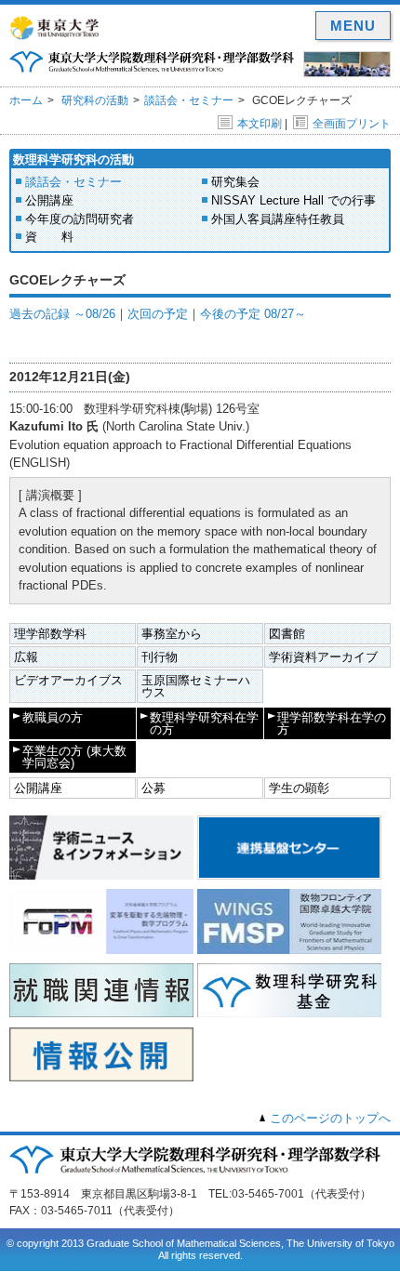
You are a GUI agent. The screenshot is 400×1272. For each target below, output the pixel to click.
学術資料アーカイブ (323, 657)
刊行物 (159, 657)
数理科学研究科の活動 (73, 159)
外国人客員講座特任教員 (277, 219)
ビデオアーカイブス (68, 680)
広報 (26, 657)
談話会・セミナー (188, 100)
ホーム (26, 100)
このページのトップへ (330, 1118)
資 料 (49, 237)
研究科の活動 (94, 100)
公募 (153, 788)
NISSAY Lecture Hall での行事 (293, 200)
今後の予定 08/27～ (253, 314)
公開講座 (49, 200)
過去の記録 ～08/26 (62, 314)
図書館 (287, 634)
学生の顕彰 (299, 788)
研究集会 (235, 182)
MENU (353, 25)
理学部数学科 (50, 634)
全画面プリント (352, 123)
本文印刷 (259, 123)
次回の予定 (157, 314)
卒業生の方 (74, 757)
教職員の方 (52, 717)
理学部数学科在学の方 (331, 723)
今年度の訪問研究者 (79, 219)
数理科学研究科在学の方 (204, 723)
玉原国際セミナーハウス (195, 686)
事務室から (171, 634)
